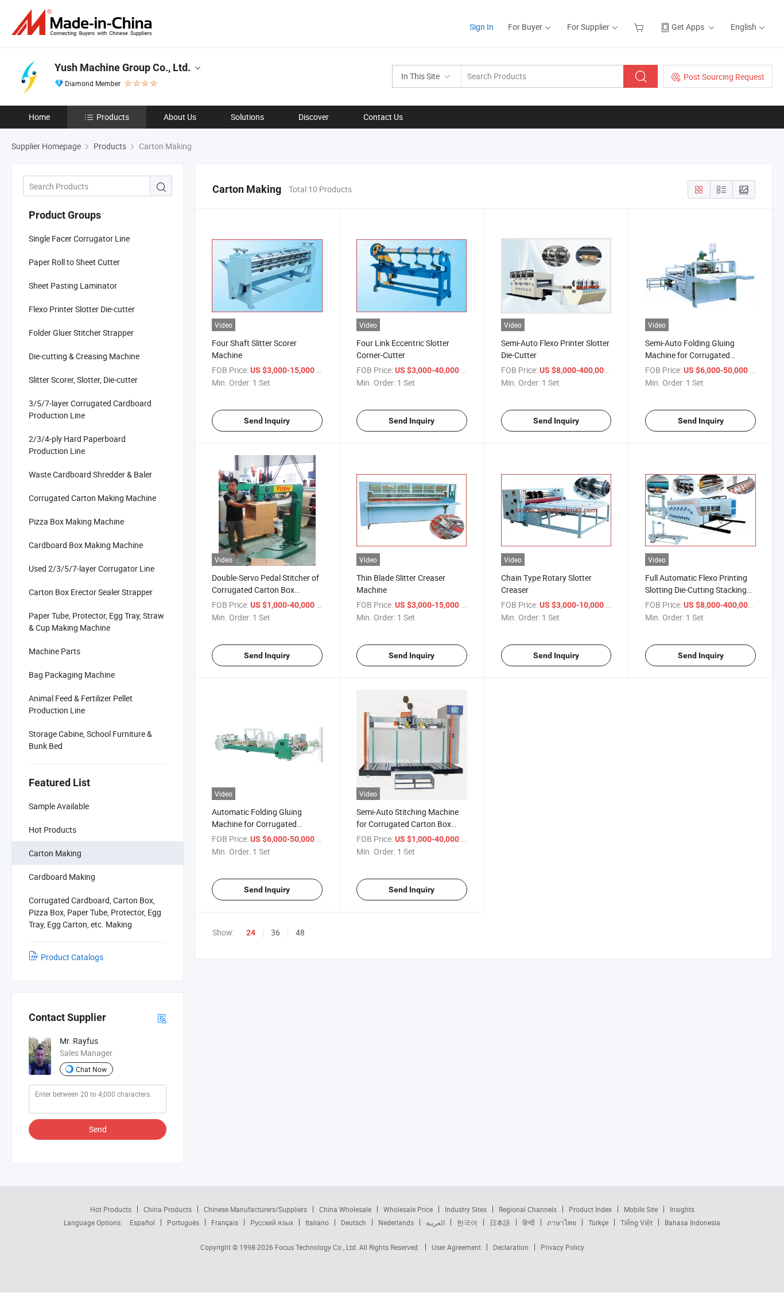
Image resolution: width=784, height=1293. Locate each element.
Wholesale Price (408, 1209)
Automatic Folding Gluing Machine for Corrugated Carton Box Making (257, 823)
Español (142, 1222)
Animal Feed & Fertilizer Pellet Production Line (81, 704)
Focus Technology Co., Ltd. (317, 1247)
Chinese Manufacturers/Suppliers (255, 1209)
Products (112, 116)
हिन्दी (528, 1222)
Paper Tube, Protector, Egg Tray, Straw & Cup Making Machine (96, 621)
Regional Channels (528, 1209)
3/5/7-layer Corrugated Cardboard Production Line (90, 409)
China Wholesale (345, 1209)
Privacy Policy (562, 1247)
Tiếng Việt (636, 1222)
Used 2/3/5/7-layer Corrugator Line (91, 568)
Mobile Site (641, 1209)
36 (275, 932)
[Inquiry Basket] (640, 26)
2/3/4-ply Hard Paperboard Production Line (77, 444)
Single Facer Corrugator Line (79, 238)
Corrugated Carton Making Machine (92, 497)
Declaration (511, 1247)
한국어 (467, 1222)
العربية (435, 1222)
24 (250, 932)
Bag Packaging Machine (72, 674)
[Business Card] (161, 1018)
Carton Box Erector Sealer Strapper (91, 592)
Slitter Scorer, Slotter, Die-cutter (83, 379)
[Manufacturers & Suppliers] (85, 22)
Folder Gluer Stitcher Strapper (81, 332)
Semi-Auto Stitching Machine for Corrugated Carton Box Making (407, 823)
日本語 (500, 1222)
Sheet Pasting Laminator (73, 285)
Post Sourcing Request (724, 76)
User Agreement (456, 1247)
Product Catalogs (72, 957)
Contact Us (383, 116)
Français (224, 1222)
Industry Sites (466, 1209)
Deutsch (353, 1222)
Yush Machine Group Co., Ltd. (123, 67)
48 (300, 932)
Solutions (247, 116)
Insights (682, 1209)
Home (39, 116)
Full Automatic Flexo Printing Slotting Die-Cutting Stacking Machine (696, 589)
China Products (167, 1209)
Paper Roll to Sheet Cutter (74, 262)
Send (98, 1129)
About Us (180, 116)
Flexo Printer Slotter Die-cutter (82, 309)
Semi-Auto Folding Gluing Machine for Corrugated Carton (690, 354)
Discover (313, 116)
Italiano (317, 1222)
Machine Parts (54, 651)
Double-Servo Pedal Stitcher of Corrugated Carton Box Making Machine (265, 589)
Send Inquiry (267, 420)
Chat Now (91, 1069)
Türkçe (598, 1222)
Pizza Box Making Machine (76, 521)
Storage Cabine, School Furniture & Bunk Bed (90, 739)
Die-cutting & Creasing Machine (84, 356)
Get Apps (688, 26)
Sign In (481, 26)
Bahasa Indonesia (692, 1222)
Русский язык (271, 1222)
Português (183, 1222)
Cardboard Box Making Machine (86, 544)
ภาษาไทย (561, 1222)
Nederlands (396, 1222)
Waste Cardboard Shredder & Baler (90, 474)
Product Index (590, 1209)
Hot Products (110, 1209)
